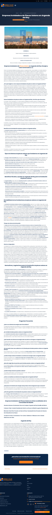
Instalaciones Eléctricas (4, 501)
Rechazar (38, 509)
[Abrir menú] (15, 5)
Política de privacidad (20, 511)
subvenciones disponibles (39, 116)
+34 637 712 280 (32, 499)
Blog (21, 13)
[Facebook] (31, 504)
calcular (10, 217)
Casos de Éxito (29, 483)
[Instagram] (28, 504)
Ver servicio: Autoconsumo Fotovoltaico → (40, 468)
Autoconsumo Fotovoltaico (18, 19)
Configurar (46, 509)
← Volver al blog (7, 468)
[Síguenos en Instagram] (38, 1)
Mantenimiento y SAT (3, 505)
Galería (28, 489)
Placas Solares (24, 66)
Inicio (17, 13)
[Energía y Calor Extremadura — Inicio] (7, 5)
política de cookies (43, 507)
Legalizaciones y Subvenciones (5, 503)
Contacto (28, 487)
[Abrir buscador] (50, 1)
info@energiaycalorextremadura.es (35, 501)
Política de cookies (29, 511)
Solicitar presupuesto (26, 462)
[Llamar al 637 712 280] (36, 1)
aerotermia (11, 483)
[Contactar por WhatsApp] (42, 1)
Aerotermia (2, 498)
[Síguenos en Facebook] (40, 1)
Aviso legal (14, 511)
